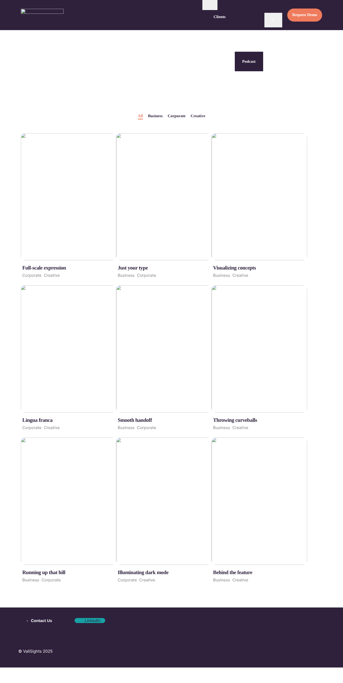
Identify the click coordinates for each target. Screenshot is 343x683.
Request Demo (304, 15)
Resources (222, 57)
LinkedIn (92, 620)
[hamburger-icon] (209, 5)
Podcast (249, 62)
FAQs (218, 37)
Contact (220, 77)
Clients (220, 17)
